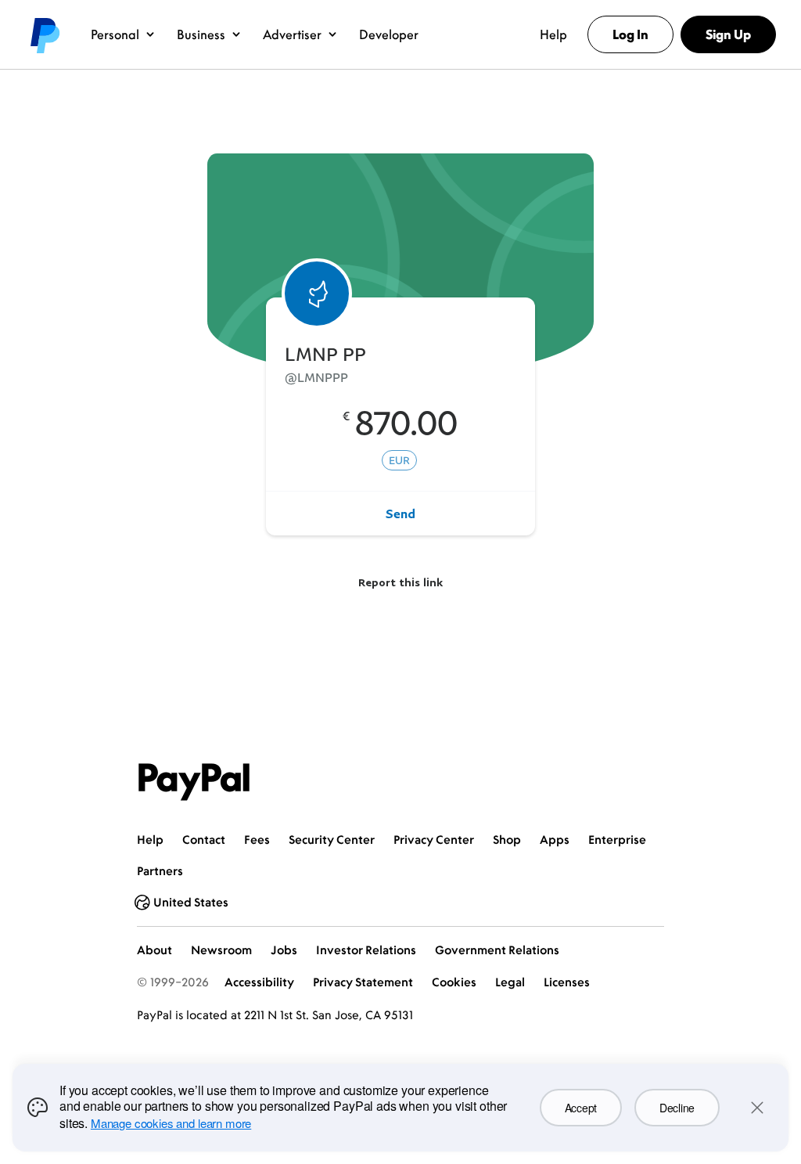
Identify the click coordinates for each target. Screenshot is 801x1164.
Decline (677, 1107)
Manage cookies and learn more (171, 1123)
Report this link (400, 582)
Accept (581, 1107)
